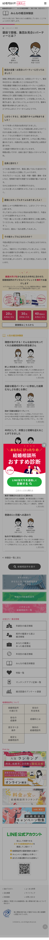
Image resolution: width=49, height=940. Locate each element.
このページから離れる (24, 490)
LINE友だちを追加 (24, 481)
